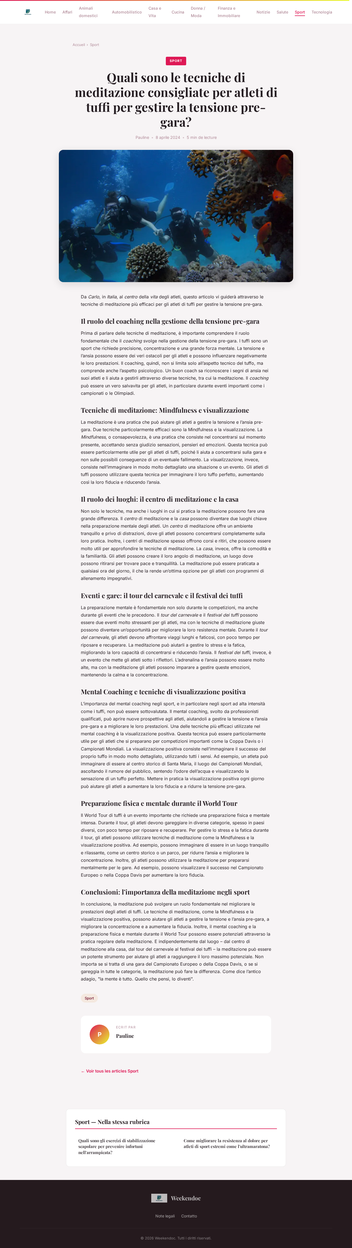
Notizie (263, 12)
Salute (282, 12)
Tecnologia (322, 12)
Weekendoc (186, 1198)
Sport (300, 12)
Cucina (178, 12)
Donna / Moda (198, 12)
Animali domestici (88, 12)
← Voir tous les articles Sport (109, 1071)
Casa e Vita (154, 12)
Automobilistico (127, 12)
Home (50, 12)
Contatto (189, 1216)
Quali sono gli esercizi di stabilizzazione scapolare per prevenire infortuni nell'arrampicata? (116, 1146)
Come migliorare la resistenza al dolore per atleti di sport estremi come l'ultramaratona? (227, 1143)
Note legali (165, 1216)
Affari (67, 12)
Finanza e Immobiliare (229, 12)
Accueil (79, 44)
